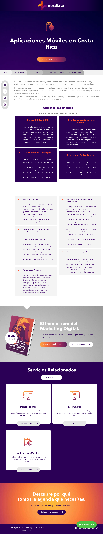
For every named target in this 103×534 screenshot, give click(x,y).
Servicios (19, 73)
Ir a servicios (49, 377)
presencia (35, 73)
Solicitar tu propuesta (49, 59)
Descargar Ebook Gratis (52, 344)
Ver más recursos (78, 344)
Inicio (6, 73)
